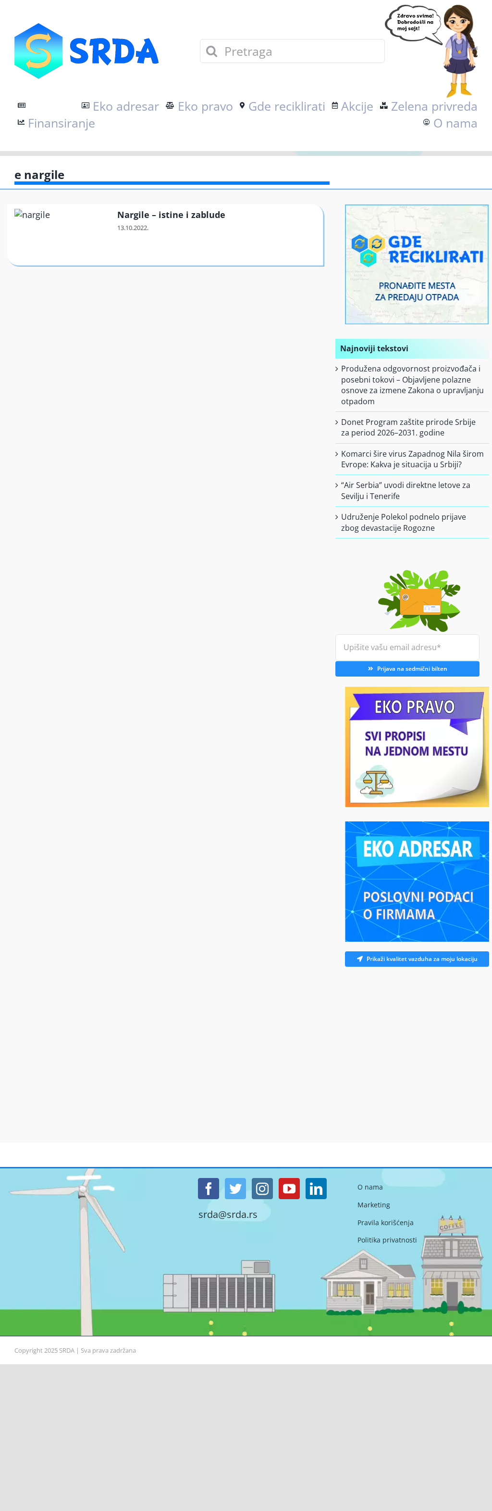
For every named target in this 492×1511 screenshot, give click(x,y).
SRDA (66, 1350)
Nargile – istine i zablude (171, 214)
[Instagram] (262, 1188)
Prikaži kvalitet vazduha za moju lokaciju (422, 959)
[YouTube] (289, 1188)
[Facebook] (208, 1188)
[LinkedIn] (316, 1188)
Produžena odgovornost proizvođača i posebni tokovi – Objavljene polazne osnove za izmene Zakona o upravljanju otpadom (412, 384)
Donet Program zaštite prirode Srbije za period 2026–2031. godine (408, 427)
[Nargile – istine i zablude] (61, 235)
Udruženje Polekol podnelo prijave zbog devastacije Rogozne (403, 522)
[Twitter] (235, 1188)
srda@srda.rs (228, 1214)
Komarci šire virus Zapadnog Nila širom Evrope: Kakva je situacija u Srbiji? (412, 459)
